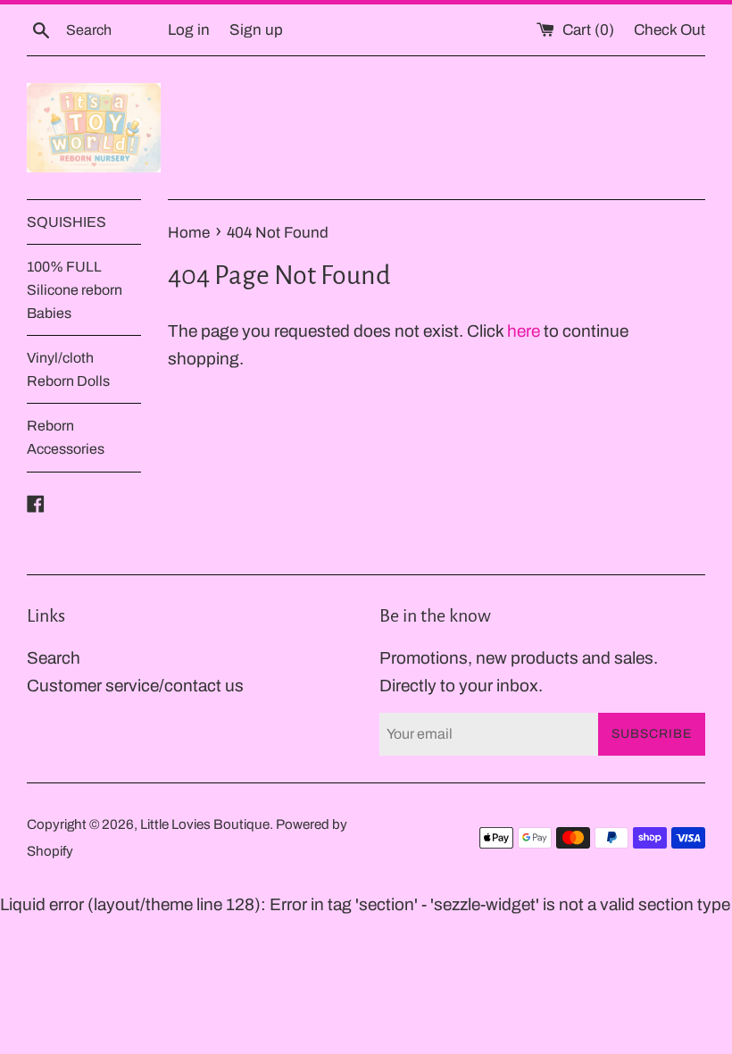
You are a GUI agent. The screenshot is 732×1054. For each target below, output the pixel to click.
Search (53, 657)
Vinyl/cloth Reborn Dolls (68, 369)
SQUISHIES (66, 222)
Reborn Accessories (65, 437)
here (523, 331)
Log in (189, 29)
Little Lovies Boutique (205, 824)
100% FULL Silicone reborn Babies (74, 289)
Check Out (669, 29)
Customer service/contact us (135, 685)
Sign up (256, 29)
